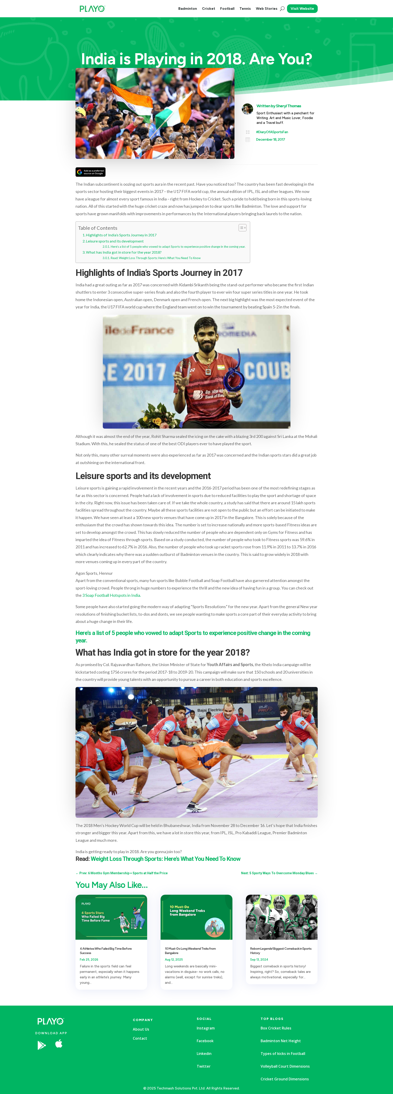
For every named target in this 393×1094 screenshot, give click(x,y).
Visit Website (302, 8)
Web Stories (266, 8)
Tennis (245, 8)
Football (227, 8)
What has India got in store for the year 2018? (123, 252)
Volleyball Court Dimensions (285, 1066)
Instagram (206, 1028)
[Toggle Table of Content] (240, 228)
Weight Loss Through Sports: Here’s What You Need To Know (165, 858)
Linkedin (204, 1053)
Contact (140, 1038)
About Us (141, 1029)
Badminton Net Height (281, 1040)
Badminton (187, 8)
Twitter (204, 1066)
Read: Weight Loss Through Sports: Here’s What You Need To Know (156, 258)
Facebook (205, 1040)
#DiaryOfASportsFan (272, 132)
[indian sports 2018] (94, 1059)
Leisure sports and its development (115, 241)
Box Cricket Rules (276, 1028)
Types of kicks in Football (283, 1053)
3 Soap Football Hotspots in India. (111, 595)
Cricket (208, 8)
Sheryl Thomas (288, 105)
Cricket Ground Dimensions (285, 1079)
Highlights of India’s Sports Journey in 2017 (121, 235)
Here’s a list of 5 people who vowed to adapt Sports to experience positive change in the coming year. (178, 246)
